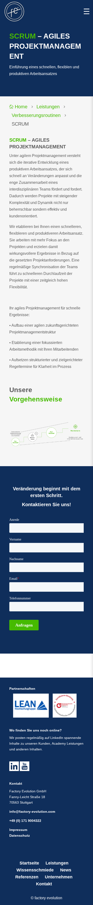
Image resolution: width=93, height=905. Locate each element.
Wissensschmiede (35, 870)
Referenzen (26, 877)
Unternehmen (58, 877)
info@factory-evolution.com (32, 811)
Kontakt (44, 884)
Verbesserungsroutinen (36, 115)
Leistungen (48, 106)
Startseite (29, 863)
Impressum (18, 830)
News (65, 870)
